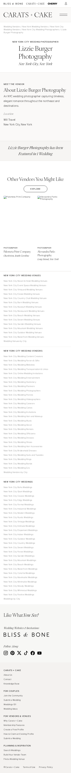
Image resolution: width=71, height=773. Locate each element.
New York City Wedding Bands (18, 464)
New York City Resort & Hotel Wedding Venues (25, 281)
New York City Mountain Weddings (20, 560)
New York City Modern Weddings (19, 513)
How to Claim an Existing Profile (19, 734)
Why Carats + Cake (13, 721)
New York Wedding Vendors (35, 26)
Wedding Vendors (12, 26)
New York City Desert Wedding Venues (22, 320)
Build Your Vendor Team (15, 755)
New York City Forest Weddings (18, 552)
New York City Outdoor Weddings (19, 539)
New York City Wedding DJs (17, 468)
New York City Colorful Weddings (19, 573)
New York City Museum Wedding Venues (23, 307)
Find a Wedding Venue (14, 759)
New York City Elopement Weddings (21, 530)
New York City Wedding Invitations (20, 412)
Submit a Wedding (12, 700)
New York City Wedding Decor (18, 425)
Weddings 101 (10, 704)
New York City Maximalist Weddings (20, 577)
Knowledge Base (11, 684)
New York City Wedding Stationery (20, 382)
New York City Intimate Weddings (19, 526)
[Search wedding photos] (52, 4)
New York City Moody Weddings (19, 586)
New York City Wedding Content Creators (23, 356)
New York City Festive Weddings (19, 594)
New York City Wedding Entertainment (22, 378)
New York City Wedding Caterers (19, 403)
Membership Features (14, 725)
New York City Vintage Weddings (19, 521)
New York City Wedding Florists (18, 395)
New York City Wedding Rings (17, 459)
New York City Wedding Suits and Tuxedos (24, 455)
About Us (8, 675)
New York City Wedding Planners (19, 386)
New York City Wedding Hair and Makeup (23, 416)
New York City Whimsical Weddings (20, 590)
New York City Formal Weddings (19, 504)
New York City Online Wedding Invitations (23, 373)
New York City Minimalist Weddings (20, 582)
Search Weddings (12, 750)
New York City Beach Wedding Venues (22, 315)
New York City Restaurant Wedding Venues (24, 311)
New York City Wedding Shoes (18, 442)
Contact (7, 679)
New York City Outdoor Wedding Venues (23, 332)
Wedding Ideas (10, 709)
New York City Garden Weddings (19, 556)
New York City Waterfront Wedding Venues (24, 337)
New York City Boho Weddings (18, 487)
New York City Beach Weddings (18, 564)
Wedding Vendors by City (16, 472)
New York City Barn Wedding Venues (21, 302)
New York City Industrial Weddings (20, 509)
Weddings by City (12, 599)
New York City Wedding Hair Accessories (23, 446)
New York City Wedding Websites (19, 365)
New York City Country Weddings (19, 543)
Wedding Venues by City (15, 341)
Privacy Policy (46, 767)
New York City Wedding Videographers (22, 399)
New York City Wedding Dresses (19, 438)
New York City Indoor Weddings (18, 534)
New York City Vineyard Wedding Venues (23, 289)
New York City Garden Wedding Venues (22, 324)
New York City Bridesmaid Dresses (20, 450)
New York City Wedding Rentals (18, 429)
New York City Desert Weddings (18, 547)
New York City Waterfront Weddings (21, 569)
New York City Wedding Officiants (19, 433)
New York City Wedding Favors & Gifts (22, 360)
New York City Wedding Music (18, 421)
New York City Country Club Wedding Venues (25, 298)
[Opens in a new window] (13, 4)
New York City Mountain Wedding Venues (23, 328)
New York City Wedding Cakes (18, 408)
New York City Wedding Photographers (40, 29)
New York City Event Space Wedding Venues (25, 285)
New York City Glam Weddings (18, 491)
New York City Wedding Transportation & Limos (26, 369)
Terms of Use (29, 767)
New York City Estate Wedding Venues (22, 294)
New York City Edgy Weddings (18, 500)
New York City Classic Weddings (19, 496)
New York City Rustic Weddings (18, 517)
